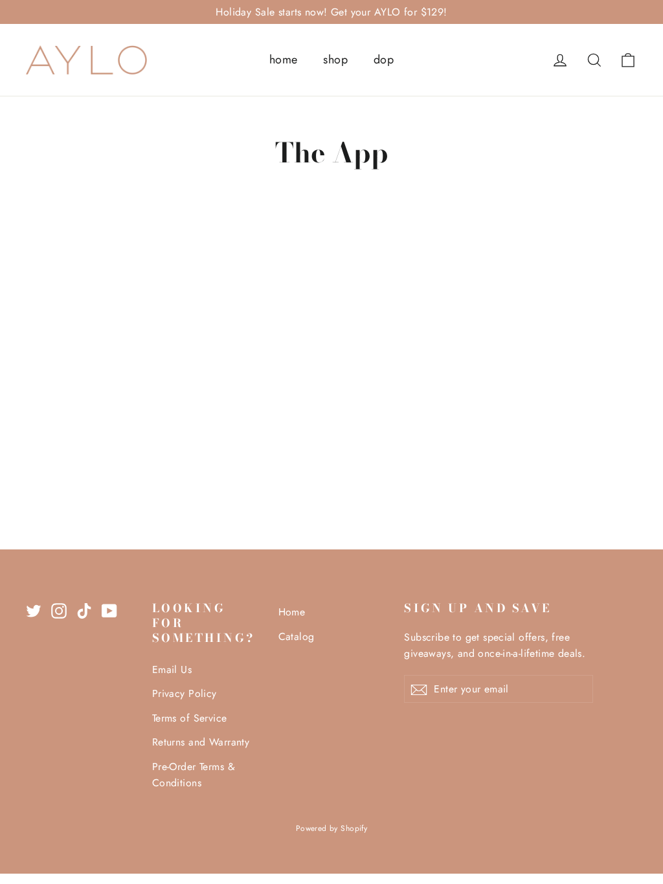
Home (292, 611)
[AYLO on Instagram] (59, 610)
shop (335, 59)
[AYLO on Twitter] (33, 610)
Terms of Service (189, 718)
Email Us (172, 669)
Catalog (296, 636)
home (283, 59)
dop (384, 59)
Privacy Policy (184, 693)
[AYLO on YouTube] (109, 610)
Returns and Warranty (201, 742)
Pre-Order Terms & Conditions (193, 774)
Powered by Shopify (332, 828)
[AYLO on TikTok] (84, 610)
